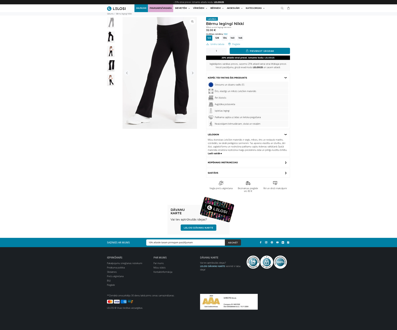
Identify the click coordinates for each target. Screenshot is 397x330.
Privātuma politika (116, 267)
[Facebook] (261, 242)
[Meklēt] (283, 8)
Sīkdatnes (112, 271)
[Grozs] (288, 8)
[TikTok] (288, 242)
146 (240, 37)
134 (225, 37)
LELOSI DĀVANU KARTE (198, 227)
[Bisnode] (229, 301)
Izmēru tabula (217, 44)
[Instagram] (266, 242)
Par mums (159, 263)
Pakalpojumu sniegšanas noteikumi (124, 263)
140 (232, 37)
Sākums (110, 13)
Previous (127, 73)
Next (192, 73)
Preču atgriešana (115, 276)
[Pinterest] (272, 242)
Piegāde (236, 44)
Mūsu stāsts (160, 267)
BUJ (108, 280)
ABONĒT (233, 242)
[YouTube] (277, 242)
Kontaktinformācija (163, 271)
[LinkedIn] (283, 242)
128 (217, 37)
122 (209, 37)
